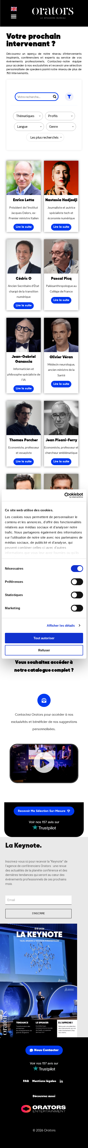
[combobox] (28, 116)
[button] (13, 16)
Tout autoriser (44, 638)
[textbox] (44, 137)
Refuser (44, 650)
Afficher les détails (61, 625)
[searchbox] (29, 116)
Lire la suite (24, 226)
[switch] (77, 581)
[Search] (54, 96)
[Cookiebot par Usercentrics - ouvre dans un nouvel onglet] (64, 495)
